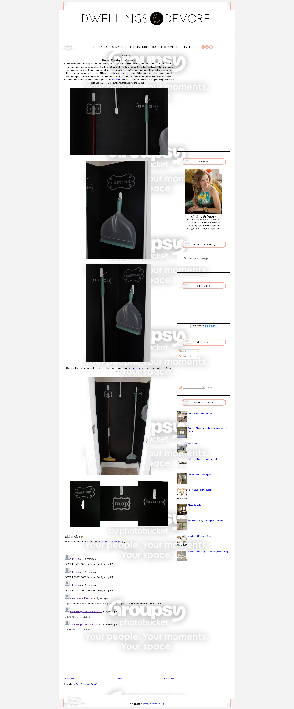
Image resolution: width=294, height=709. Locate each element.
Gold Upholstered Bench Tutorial (202, 459)
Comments (186, 356)
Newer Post (69, 679)
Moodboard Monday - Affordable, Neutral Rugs (208, 551)
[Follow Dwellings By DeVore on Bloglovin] (203, 327)
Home (119, 679)
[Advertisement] (147, 36)
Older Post (169, 679)
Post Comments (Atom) (86, 684)
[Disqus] (119, 592)
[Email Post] (123, 542)
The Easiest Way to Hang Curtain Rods (205, 520)
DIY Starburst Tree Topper (199, 474)
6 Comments (115, 542)
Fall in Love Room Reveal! (199, 490)
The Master (193, 444)
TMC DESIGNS (154, 704)
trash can (137, 368)
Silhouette (116, 79)
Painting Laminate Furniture (200, 413)
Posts (183, 351)
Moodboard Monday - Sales (200, 536)
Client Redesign (195, 505)
